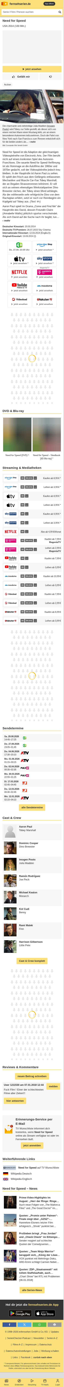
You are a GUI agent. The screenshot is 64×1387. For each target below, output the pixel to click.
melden (53, 1086)
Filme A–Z (18, 1344)
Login (57, 1385)
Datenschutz (45, 1344)
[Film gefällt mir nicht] (50, 77)
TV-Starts (45, 1385)
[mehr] (31, 142)
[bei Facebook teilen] (9, 1324)
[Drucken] (54, 1324)
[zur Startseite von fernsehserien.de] (4, 3)
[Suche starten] (60, 12)
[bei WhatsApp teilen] (39, 1324)
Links (15, 1357)
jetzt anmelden (32, 1145)
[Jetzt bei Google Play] (20, 1313)
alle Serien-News (32, 1290)
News (6, 1385)
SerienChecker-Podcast (19, 1338)
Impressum (31, 1344)
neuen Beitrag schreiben (32, 1076)
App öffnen (49, 4)
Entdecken (19, 1385)
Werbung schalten (50, 1351)
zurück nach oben (42, 1357)
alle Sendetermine (32, 807)
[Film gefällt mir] (20, 77)
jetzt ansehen (33, 69)
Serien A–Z (52, 1338)
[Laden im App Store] (45, 1313)
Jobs (36, 1351)
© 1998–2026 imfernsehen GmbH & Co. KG (26, 1331)
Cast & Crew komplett (32, 961)
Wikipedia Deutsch (21, 1173)
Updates (55, 1331)
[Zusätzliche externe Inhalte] (7, 57)
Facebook (26, 1357)
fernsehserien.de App (43, 1304)
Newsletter (38, 1338)
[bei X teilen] (24, 1324)
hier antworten (15, 1100)
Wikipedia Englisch (21, 1179)
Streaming (32, 1385)
